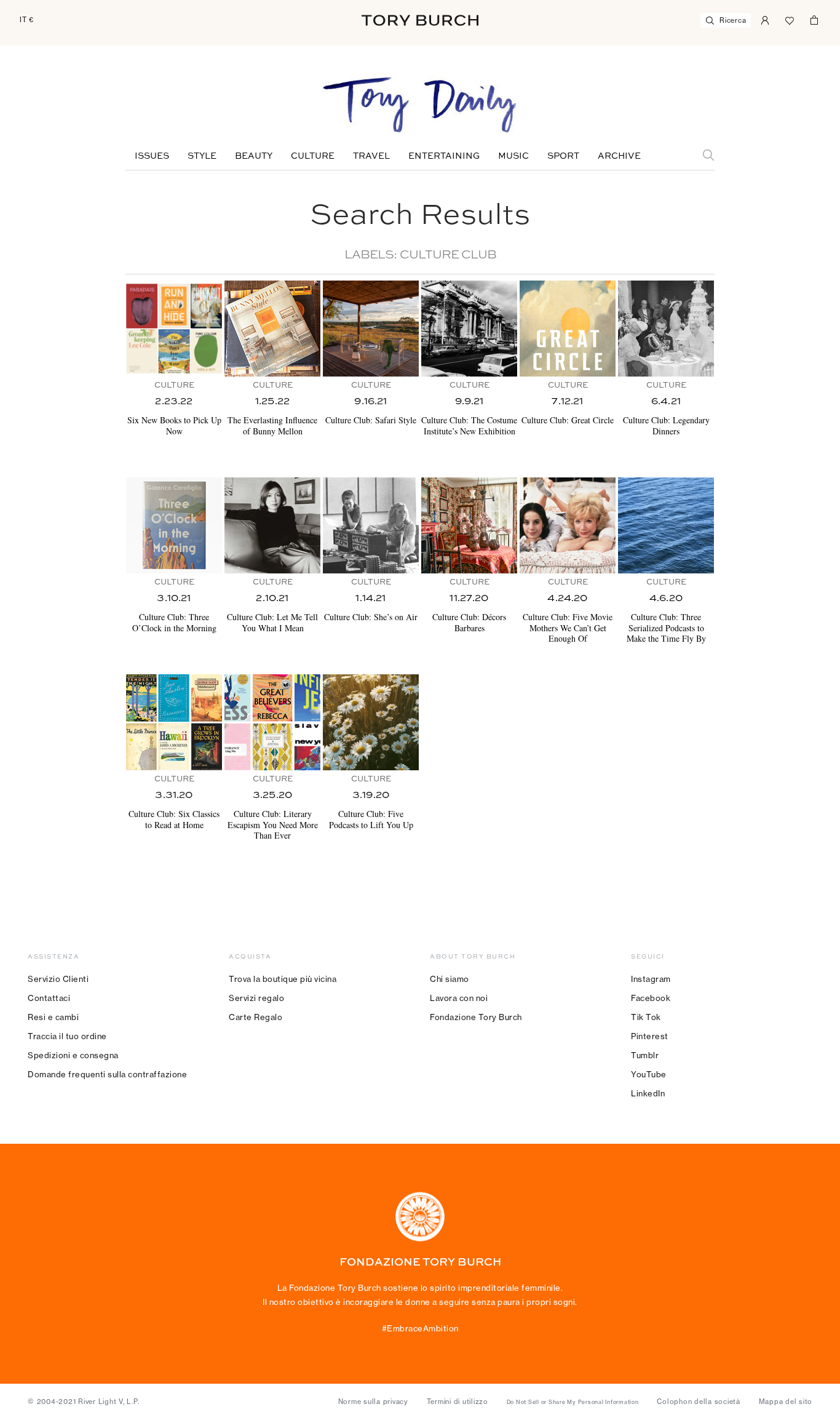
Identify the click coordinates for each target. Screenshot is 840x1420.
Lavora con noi (459, 998)
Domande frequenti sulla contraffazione (107, 1074)
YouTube (649, 1074)
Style (202, 156)
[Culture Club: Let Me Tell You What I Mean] (272, 525)
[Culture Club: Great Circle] (568, 329)
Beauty (253, 156)
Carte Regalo (255, 1017)
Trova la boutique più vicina (282, 979)
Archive (619, 156)
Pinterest (649, 1036)
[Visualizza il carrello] (814, 19)
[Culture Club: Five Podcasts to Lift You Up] (371, 722)
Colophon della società (698, 1401)
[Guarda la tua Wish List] (789, 19)
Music (513, 156)
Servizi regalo (256, 998)
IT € (27, 19)
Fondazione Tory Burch (476, 1017)
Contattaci (49, 998)
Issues (152, 156)
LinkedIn (648, 1093)
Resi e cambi (53, 1017)
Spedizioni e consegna (73, 1055)
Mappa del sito (786, 1401)
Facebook (650, 998)
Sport (563, 156)
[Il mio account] (765, 19)
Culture (313, 156)
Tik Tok (646, 1017)
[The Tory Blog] (420, 106)
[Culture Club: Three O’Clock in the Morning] (174, 525)
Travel (371, 156)
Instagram (651, 979)
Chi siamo (449, 979)
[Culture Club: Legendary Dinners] (666, 329)
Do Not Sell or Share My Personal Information (573, 1402)
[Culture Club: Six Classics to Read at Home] (174, 722)
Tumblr (645, 1055)
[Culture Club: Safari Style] (371, 329)
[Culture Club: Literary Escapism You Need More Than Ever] (272, 722)
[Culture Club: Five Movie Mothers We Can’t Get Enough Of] (568, 525)
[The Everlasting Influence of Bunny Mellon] (272, 329)
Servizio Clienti (58, 979)
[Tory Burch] (420, 20)
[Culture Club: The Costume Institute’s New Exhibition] (469, 329)
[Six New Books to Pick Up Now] (174, 329)
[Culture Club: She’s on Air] (371, 525)
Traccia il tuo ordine (67, 1036)
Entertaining (444, 156)
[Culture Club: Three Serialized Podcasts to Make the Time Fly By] (666, 525)
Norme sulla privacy (373, 1401)
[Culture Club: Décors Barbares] (469, 525)
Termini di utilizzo (457, 1401)
